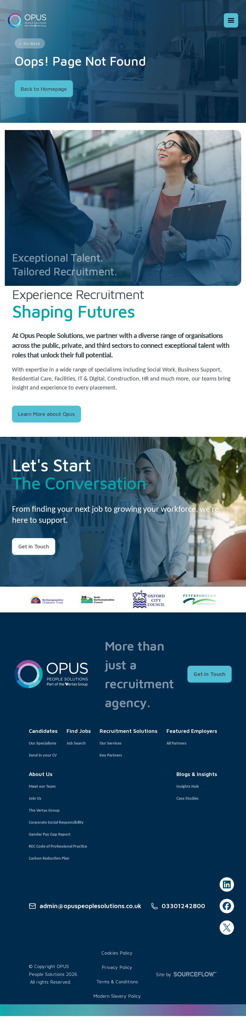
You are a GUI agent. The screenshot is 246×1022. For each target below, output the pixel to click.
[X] (227, 927)
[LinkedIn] (227, 884)
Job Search (76, 743)
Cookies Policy (117, 952)
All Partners (176, 743)
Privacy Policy (117, 967)
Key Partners (111, 755)
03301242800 (183, 905)
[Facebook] (227, 906)
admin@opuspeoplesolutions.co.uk (90, 905)
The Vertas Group (44, 810)
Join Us (35, 798)
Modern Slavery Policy (117, 996)
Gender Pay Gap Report (49, 834)
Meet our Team (42, 786)
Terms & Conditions (117, 981)
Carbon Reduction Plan (49, 858)
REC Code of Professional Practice (58, 846)
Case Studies (187, 798)
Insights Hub (187, 786)
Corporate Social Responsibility (56, 822)
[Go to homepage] (27, 20)
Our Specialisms (42, 743)
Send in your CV (43, 755)
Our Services (111, 743)
